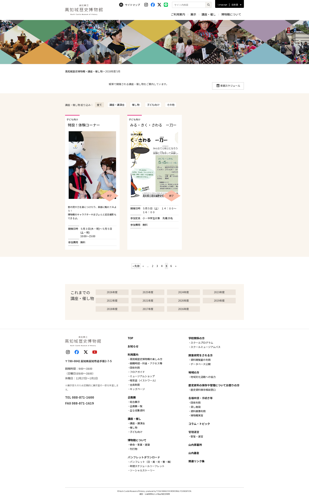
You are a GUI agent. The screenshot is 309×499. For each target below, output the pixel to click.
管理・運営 (197, 436)
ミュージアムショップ (142, 376)
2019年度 (219, 300)
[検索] (208, 5)
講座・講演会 (116, 104)
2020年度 (183, 300)
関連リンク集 (196, 461)
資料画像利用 (198, 411)
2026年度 (112, 292)
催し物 (135, 104)
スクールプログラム (202, 342)
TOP (130, 338)
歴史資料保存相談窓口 (203, 389)
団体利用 (135, 367)
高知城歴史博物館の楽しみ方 (146, 359)
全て (99, 104)
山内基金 (193, 453)
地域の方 (193, 372)
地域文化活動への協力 (203, 377)
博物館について (231, 14)
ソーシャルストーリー (142, 470)
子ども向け (153, 104)
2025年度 (148, 292)
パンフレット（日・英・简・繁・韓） (151, 462)
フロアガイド (137, 372)
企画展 (132, 397)
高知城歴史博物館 (75, 71)
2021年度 (148, 300)
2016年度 (183, 309)
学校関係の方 (196, 338)
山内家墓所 (195, 445)
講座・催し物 (95, 71)
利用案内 (133, 354)
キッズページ (137, 389)
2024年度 (183, 292)
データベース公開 (200, 364)
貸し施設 (196, 407)
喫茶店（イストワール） (143, 380)
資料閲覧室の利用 (201, 359)
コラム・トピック (199, 424)
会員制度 (135, 384)
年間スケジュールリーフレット (147, 466)
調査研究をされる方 (200, 355)
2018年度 (112, 309)
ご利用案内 (178, 14)
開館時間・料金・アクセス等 (146, 363)
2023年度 (219, 292)
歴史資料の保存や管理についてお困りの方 (213, 385)
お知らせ (133, 346)
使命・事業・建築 (140, 444)
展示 (193, 14)
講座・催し (209, 14)
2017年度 (148, 309)
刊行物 (133, 449)
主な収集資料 (137, 410)
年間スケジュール (230, 85)
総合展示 (135, 402)
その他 (171, 104)
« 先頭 (136, 266)
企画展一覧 (136, 406)
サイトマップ (132, 5)
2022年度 (112, 300)
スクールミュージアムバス (205, 347)
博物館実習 (197, 415)
